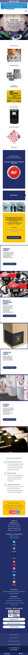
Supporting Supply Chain (14, 641)
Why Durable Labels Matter (14, 598)
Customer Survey (14, 627)
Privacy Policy (14, 649)
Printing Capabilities (14, 634)
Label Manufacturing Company (14, 644)
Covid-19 (15, 224)
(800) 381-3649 (14, 1)
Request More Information (14, 623)
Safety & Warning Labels (14, 86)
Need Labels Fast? (14, 638)
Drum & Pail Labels (14, 127)
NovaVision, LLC (16, 648)
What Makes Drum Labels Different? (14, 600)
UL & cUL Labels (14, 107)
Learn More (14, 33)
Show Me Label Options (9, 264)
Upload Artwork (14, 619)
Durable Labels (14, 19)
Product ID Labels (14, 65)
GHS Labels (14, 147)
